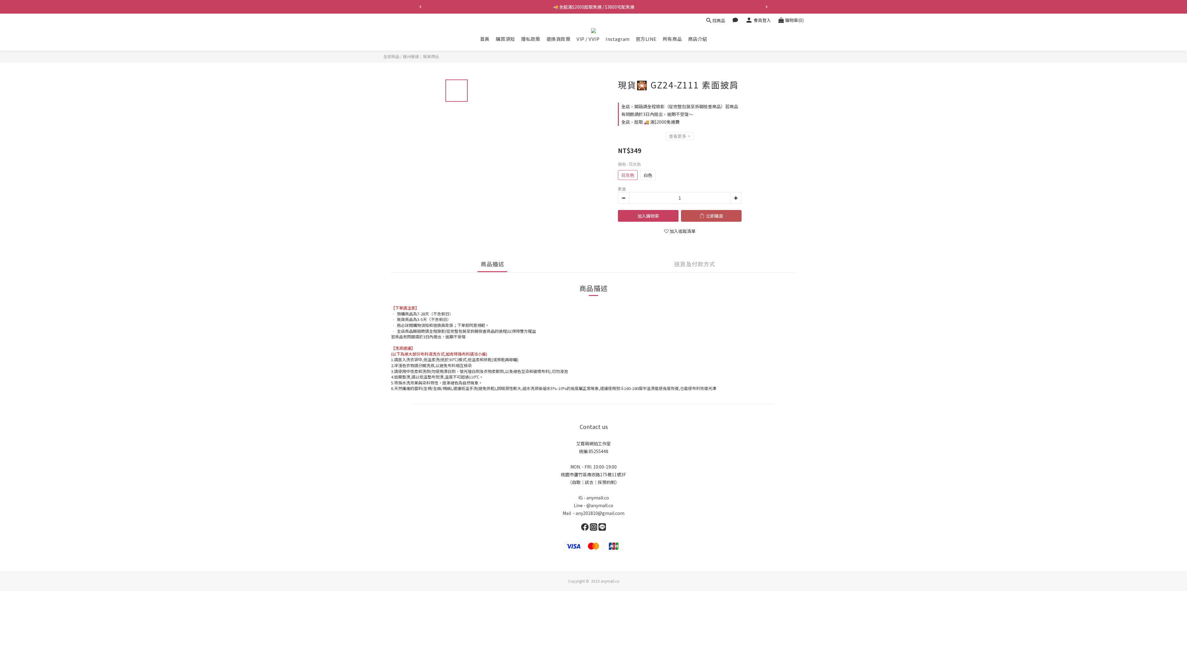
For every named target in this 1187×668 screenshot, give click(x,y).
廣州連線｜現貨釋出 (421, 56)
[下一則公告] (766, 7)
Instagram (618, 39)
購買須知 (505, 39)
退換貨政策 (559, 39)
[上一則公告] (420, 7)
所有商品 (672, 39)
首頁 (485, 39)
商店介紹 (697, 39)
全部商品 (391, 56)
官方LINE (646, 39)
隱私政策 (530, 39)
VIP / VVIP (587, 39)
